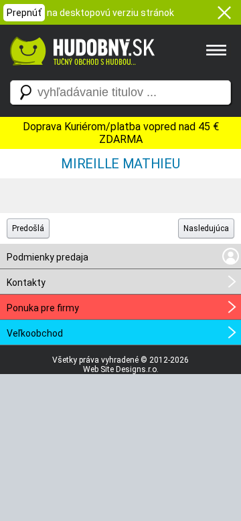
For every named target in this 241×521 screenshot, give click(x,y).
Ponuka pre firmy (43, 308)
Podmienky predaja (47, 257)
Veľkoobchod (35, 333)
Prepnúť (24, 12)
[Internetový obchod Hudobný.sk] (80, 72)
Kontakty (26, 282)
